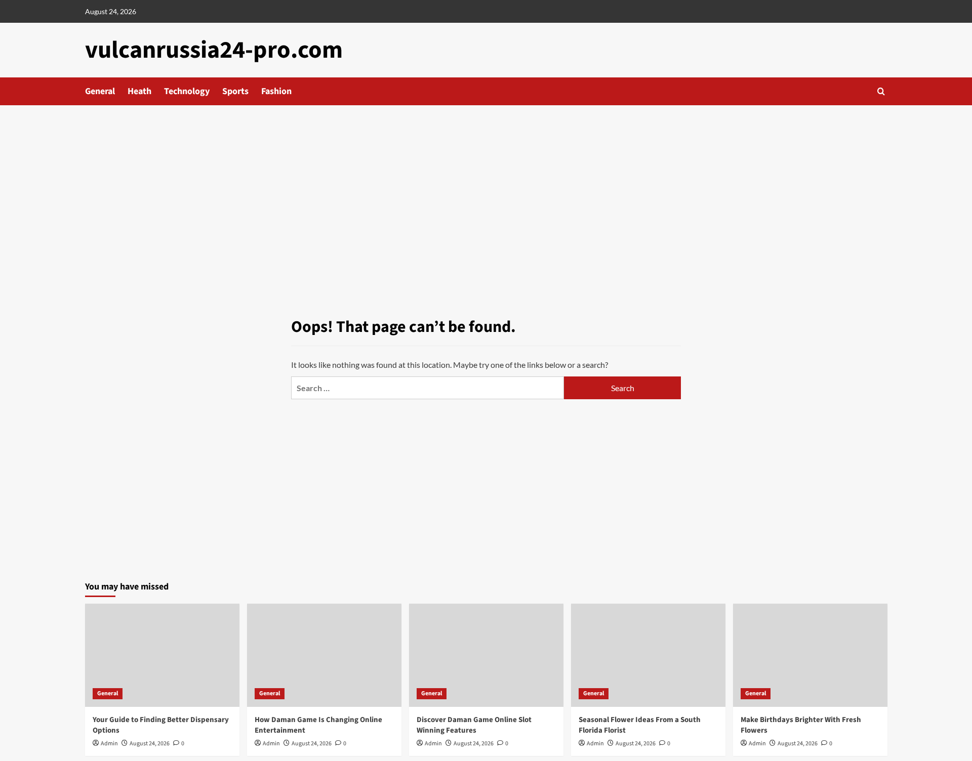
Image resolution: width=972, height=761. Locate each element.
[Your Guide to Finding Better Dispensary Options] (162, 655)
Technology (187, 91)
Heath (139, 91)
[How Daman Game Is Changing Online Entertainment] (324, 655)
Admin (109, 743)
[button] (881, 91)
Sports (235, 91)
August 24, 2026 (150, 743)
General (100, 91)
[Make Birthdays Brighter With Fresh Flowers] (810, 655)
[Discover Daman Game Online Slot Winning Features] (486, 655)
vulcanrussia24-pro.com (214, 50)
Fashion (276, 91)
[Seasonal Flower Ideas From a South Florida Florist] (648, 655)
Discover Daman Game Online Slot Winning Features (474, 725)
